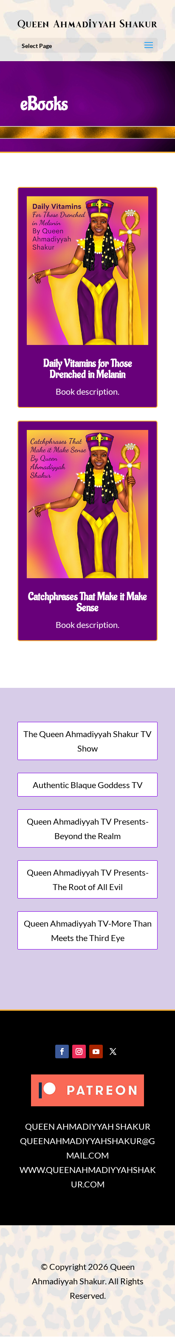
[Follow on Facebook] (62, 1051)
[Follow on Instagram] (79, 1051)
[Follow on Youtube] (96, 1051)
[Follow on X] (113, 1051)
